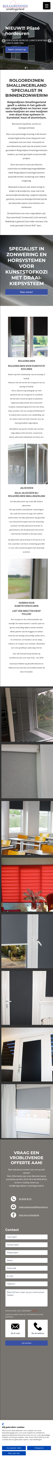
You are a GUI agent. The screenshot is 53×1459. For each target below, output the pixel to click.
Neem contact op (17, 49)
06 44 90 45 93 (25, 1199)
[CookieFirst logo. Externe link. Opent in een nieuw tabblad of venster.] (3, 1424)
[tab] (25, 67)
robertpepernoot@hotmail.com (34, 1207)
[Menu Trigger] (46, 5)
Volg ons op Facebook (29, 1215)
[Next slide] (49, 41)
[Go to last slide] (3, 41)
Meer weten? (26, 292)
